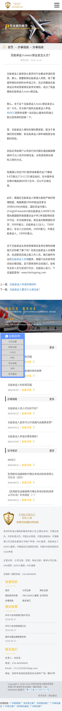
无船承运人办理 (20, 259)
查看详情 (26, 361)
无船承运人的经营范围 (20, 384)
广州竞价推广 (9, 706)
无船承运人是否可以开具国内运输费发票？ (31, 422)
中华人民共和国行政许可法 (17, 615)
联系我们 (26, 600)
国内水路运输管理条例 (15, 636)
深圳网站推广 (43, 703)
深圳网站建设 (23, 706)
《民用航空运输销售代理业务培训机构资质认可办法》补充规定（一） (31, 493)
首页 (10, 47)
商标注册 (44, 590)
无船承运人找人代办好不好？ (23, 408)
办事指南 (23, 47)
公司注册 (26, 590)
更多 (51, 347)
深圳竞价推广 (29, 703)
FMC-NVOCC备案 (30, 595)
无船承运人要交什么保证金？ (25, 289)
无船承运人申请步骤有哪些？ (23, 436)
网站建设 (53, 695)
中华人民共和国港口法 (15, 625)
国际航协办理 (11, 595)
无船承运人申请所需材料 (23, 284)
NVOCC (11, 112)
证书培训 (44, 595)
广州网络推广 (16, 703)
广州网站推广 (36, 706)
